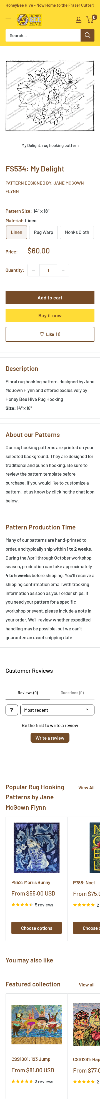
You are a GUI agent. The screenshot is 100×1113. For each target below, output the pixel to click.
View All (86, 787)
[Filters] (12, 710)
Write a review (50, 738)
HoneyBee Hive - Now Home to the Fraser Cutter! (50, 5)
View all (86, 984)
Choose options (36, 928)
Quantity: (15, 270)
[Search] (87, 35)
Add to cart (50, 297)
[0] (89, 19)
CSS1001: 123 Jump (31, 1059)
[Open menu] (8, 20)
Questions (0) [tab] (72, 692)
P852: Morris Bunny (30, 882)
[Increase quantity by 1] (63, 270)
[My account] (78, 20)
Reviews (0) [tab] (28, 692)
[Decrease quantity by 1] (33, 270)
